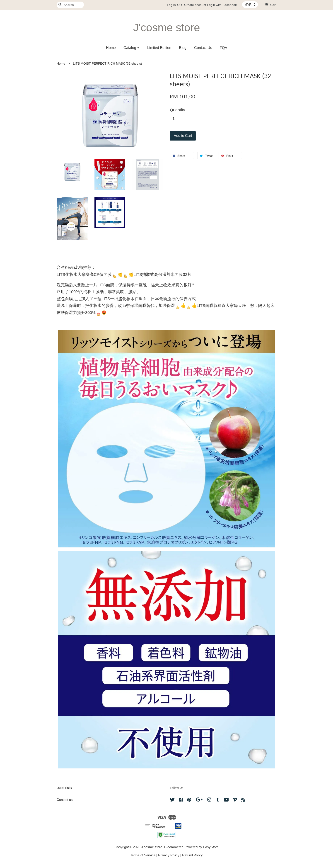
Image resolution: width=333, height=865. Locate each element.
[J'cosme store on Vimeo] (234, 800)
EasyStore (211, 847)
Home (111, 48)
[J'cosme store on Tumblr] (217, 800)
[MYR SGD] (250, 4)
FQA (223, 48)
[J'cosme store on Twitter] (172, 800)
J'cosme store (166, 28)
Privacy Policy (168, 855)
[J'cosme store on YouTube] (226, 800)
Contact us (65, 800)
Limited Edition (159, 48)
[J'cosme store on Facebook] (180, 800)
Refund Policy (192, 855)
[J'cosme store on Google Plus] (199, 800)
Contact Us (203, 48)
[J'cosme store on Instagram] (209, 800)
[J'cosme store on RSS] (243, 800)
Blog (182, 48)
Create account (195, 5)
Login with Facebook (222, 5)
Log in (171, 5)
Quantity (177, 110)
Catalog (130, 48)
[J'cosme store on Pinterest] (189, 800)
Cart (273, 5)
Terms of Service (142, 855)
